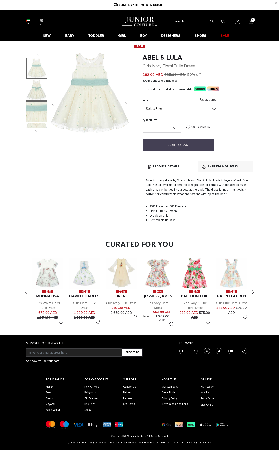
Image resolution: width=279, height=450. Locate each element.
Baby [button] (69, 35)
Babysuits (90, 392)
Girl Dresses (91, 398)
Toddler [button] (96, 35)
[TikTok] (244, 350)
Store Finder (169, 392)
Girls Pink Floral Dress (231, 303)
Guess (49, 398)
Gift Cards (129, 404)
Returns (127, 398)
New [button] (47, 35)
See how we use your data (42, 361)
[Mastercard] (50, 424)
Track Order (208, 398)
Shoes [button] (200, 35)
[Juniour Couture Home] (139, 20)
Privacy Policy (169, 398)
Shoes (87, 409)
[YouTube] (231, 350)
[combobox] (194, 21)
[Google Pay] (166, 424)
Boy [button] (143, 35)
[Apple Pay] (93, 424)
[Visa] (78, 424)
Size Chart (211, 100)
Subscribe (132, 352)
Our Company (170, 386)
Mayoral (50, 404)
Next (253, 292)
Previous (26, 292)
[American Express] (107, 424)
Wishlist (205, 392)
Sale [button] (225, 35)
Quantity (150, 120)
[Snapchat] (219, 350)
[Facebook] (182, 350)
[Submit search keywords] (212, 21)
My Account (207, 386)
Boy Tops (89, 404)
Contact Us (129, 386)
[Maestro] (64, 424)
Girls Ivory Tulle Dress (121, 303)
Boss (48, 392)
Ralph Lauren (53, 409)
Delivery (128, 392)
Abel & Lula (162, 57)
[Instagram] (207, 350)
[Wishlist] (61, 322)
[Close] (276, 2)
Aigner (49, 386)
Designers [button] (170, 35)
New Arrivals (91, 386)
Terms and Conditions (175, 404)
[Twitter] (195, 350)
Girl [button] (122, 35)
